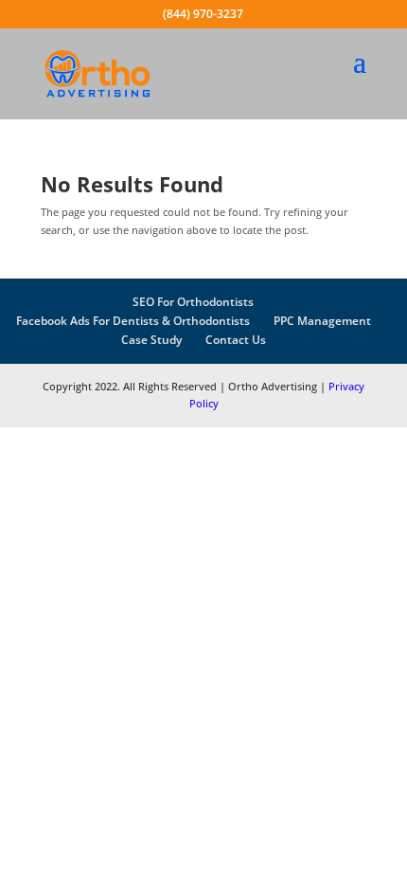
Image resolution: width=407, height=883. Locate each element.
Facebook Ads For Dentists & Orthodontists (133, 321)
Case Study (151, 340)
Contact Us (235, 340)
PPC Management (322, 321)
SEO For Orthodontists (193, 302)
